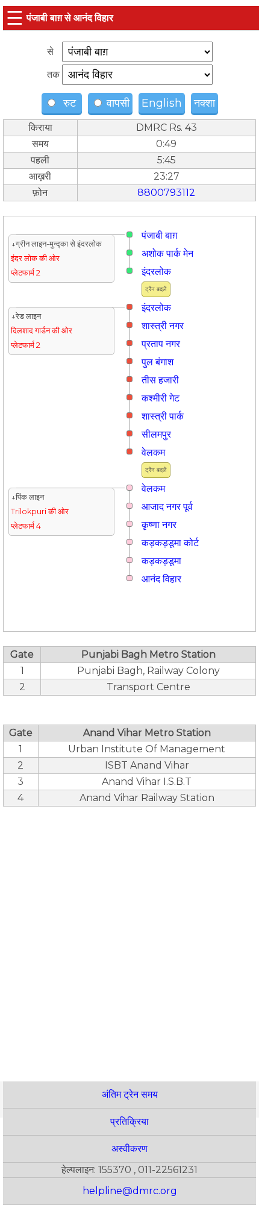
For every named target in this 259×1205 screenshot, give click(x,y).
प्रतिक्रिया (129, 1121)
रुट (68, 103)
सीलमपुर (156, 434)
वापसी (117, 103)
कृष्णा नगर (159, 524)
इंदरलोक (156, 271)
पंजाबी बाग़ (159, 235)
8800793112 (166, 192)
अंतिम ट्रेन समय (130, 1094)
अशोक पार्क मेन (167, 253)
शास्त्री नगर (163, 326)
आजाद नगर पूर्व (167, 506)
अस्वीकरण (129, 1148)
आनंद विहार (161, 579)
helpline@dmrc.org (130, 1191)
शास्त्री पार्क (163, 416)
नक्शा (204, 103)
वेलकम (153, 452)
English (162, 103)
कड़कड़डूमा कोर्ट (170, 543)
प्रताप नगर (161, 344)
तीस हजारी (160, 380)
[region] (129, 937)
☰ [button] (14, 18)
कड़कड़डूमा (161, 561)
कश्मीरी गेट (160, 398)
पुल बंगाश (157, 362)
